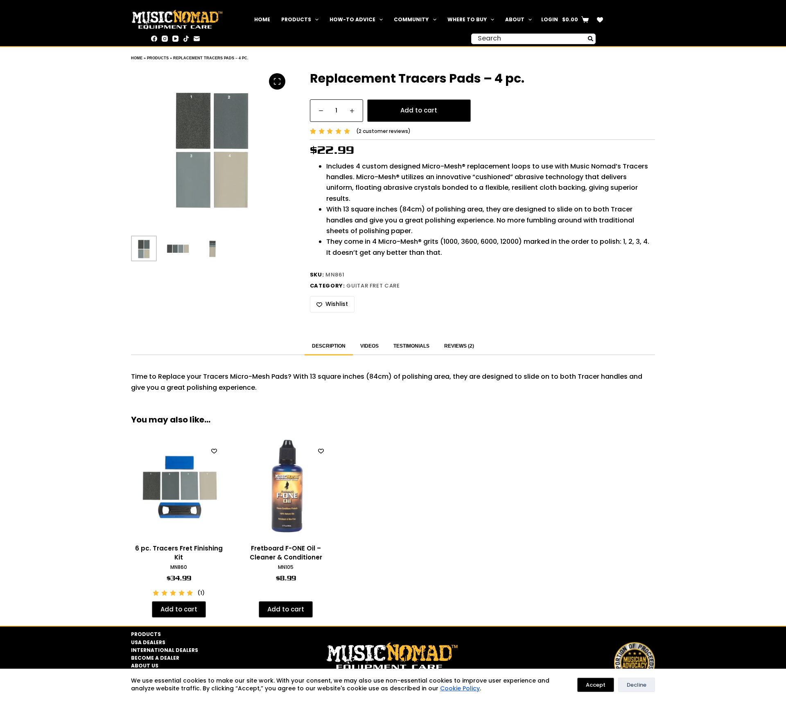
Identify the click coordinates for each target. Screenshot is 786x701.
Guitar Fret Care (373, 286)
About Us (144, 666)
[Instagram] (165, 39)
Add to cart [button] (178, 609)
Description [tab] (329, 346)
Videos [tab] (369, 346)
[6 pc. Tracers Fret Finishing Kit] (179, 486)
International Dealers (164, 650)
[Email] (197, 39)
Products (296, 19)
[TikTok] (186, 39)
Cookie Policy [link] (460, 688)
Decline (636, 685)
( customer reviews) (383, 131)
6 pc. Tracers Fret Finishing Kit (179, 553)
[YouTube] (175, 39)
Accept (595, 685)
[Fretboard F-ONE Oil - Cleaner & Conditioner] (286, 486)
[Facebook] (154, 39)
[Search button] (590, 39)
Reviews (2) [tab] (459, 346)
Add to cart (418, 110)
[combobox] (528, 39)
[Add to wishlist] (214, 450)
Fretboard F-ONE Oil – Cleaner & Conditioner (286, 553)
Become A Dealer (155, 658)
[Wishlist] (600, 20)
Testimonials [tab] (411, 346)
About (514, 19)
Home (262, 19)
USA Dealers (148, 642)
